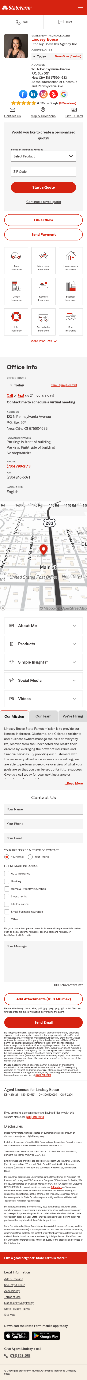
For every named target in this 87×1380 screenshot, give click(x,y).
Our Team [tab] (43, 716)
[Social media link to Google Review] (64, 94)
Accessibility (12, 1291)
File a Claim (43, 220)
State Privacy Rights (17, 1308)
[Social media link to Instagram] (43, 94)
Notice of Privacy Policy (19, 1302)
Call (10, 395)
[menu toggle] (80, 8)
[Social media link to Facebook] (23, 94)
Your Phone (15, 823)
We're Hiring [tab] (73, 716)
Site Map (9, 1314)
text (21, 395)
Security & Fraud (14, 1285)
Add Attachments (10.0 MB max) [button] (43, 999)
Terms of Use (12, 1297)
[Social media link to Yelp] (53, 94)
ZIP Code (20, 171)
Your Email (14, 838)
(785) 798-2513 (19, 466)
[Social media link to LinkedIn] (33, 94)
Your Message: (17, 946)
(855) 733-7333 (43, 1075)
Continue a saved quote (43, 202)
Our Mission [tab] (14, 716)
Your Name (15, 809)
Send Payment (43, 234)
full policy (56, 1187)
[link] (22, 7)
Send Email (43, 1022)
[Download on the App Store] (17, 1335)
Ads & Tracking (13, 1279)
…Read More (73, 783)
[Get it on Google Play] (46, 1335)
